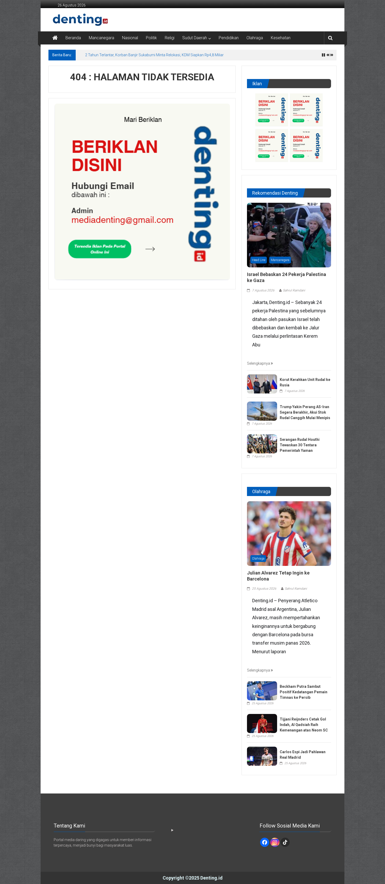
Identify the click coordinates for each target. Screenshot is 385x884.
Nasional (130, 37)
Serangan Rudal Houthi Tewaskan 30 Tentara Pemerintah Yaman (300, 445)
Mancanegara (101, 37)
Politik (151, 37)
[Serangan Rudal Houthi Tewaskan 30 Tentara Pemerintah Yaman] (262, 443)
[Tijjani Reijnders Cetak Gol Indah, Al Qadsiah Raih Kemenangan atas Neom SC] (262, 723)
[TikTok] (285, 842)
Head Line (258, 260)
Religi (169, 37)
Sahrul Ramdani (294, 290)
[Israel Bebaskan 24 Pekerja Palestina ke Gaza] (289, 235)
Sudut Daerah (194, 37)
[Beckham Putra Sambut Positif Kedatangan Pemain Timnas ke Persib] (262, 690)
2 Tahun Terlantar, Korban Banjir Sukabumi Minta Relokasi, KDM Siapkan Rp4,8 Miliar (154, 55)
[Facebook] (264, 842)
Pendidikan (229, 37)
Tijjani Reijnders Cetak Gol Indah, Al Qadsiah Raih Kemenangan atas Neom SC (304, 724)
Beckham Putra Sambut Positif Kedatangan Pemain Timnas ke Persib (303, 692)
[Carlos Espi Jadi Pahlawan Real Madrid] (262, 756)
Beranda (73, 37)
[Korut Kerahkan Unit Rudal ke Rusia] (262, 383)
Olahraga (254, 37)
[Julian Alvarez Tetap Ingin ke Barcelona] (289, 533)
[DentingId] (69, 19)
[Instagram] (274, 842)
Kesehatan (280, 37)
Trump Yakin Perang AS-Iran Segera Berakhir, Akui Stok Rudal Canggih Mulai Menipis (305, 412)
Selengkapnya (259, 363)
